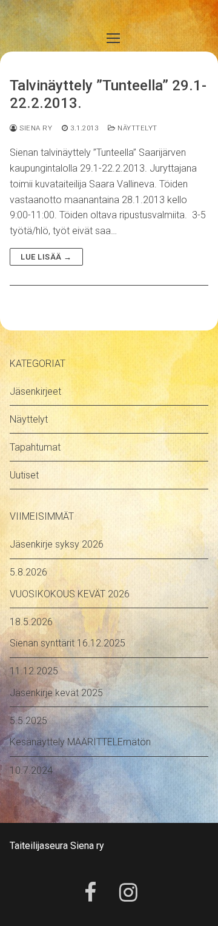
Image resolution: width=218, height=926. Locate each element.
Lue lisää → (46, 256)
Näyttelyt (136, 128)
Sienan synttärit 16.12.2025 (67, 643)
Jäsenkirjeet (35, 391)
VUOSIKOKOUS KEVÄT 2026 (70, 594)
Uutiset (24, 475)
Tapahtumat (35, 447)
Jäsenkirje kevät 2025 (56, 693)
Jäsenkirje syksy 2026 (57, 544)
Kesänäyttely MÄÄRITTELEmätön (80, 742)
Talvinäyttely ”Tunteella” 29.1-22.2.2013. (108, 94)
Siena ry (35, 128)
